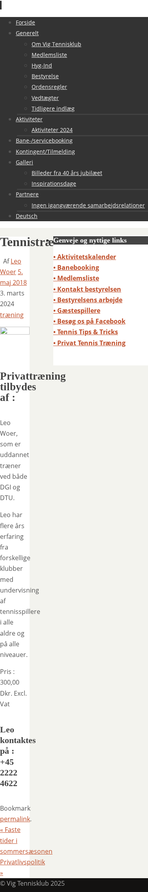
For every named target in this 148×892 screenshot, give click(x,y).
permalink (15, 819)
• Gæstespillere (76, 310)
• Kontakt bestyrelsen (87, 289)
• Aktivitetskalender (84, 256)
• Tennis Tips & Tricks (85, 331)
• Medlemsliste (76, 278)
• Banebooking (76, 267)
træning (12, 315)
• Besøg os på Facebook (89, 321)
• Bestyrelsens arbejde (87, 299)
